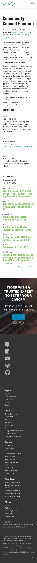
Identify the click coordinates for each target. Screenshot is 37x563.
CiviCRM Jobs (9, 465)
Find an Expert (18, 317)
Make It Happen (10, 459)
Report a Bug (9, 468)
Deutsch (11, 527)
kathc (4, 156)
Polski (16, 527)
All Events (8, 451)
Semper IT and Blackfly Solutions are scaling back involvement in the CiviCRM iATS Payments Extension (18, 259)
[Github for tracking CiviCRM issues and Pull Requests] (7, 373)
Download (8, 405)
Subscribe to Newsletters (13, 454)
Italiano (5, 527)
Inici (3, 14)
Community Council (11, 511)
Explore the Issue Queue (12, 493)
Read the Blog (9, 448)
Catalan (10, 524)
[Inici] (7, 4)
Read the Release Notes (12, 491)
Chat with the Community (13, 485)
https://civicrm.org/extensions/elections (17, 146)
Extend (7, 402)
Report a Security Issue (12, 470)
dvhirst (5, 116)
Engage (8, 442)
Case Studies (9, 399)
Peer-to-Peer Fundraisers (13, 436)
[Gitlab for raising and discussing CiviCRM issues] (7, 365)
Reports (7, 428)
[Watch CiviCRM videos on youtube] (7, 358)
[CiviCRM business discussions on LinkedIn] (7, 351)
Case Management (10, 433)
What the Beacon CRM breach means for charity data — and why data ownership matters (17, 193)
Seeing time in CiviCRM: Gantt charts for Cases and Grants (17, 238)
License (7, 505)
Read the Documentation (13, 482)
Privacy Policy (9, 513)
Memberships (9, 422)
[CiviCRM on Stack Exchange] (7, 344)
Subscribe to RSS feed (26, 267)
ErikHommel (17, 32)
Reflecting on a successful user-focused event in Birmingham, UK (18, 206)
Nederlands (18, 524)
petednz (5, 139)
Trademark (8, 508)
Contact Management (11, 414)
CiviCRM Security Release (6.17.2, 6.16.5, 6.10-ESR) (15, 218)
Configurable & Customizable (14, 431)
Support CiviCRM (10, 456)
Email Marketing (10, 425)
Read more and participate (17, 540)
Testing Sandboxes (11, 396)
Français (25, 524)
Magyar (30, 524)
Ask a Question (9, 488)
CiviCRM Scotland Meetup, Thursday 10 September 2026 (16, 228)
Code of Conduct (10, 516)
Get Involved (9, 445)
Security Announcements (13, 496)
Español (22, 527)
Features (9, 410)
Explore (8, 390)
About (8, 502)
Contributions (9, 417)
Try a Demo (8, 394)
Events (7, 419)
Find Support (11, 479)
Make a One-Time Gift (11, 462)
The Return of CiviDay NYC (15, 247)
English (5, 524)
